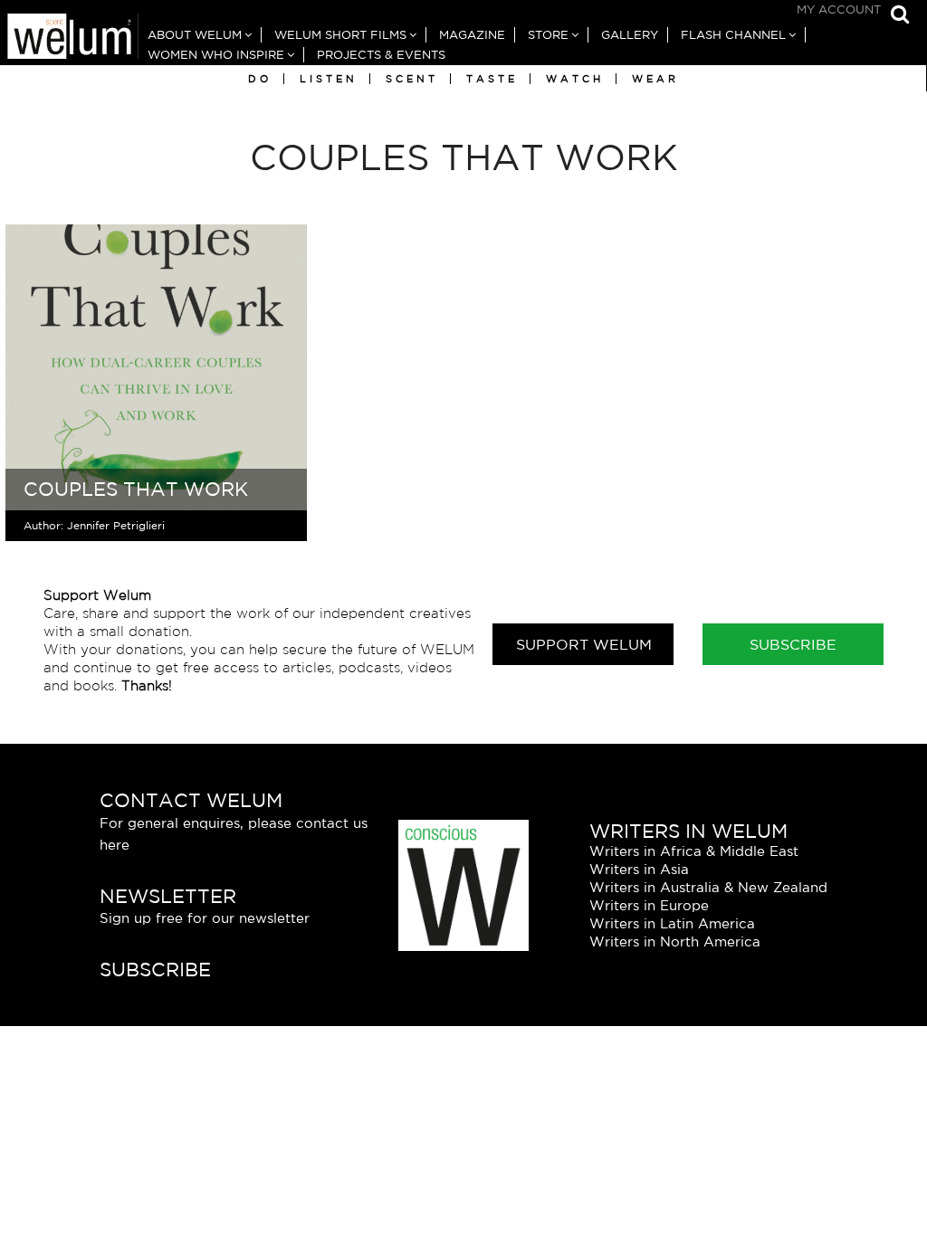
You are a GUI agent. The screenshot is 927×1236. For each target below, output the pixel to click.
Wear (655, 78)
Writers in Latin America (672, 923)
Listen (329, 78)
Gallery (629, 35)
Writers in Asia (639, 869)
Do (260, 78)
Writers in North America (674, 941)
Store (548, 35)
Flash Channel (733, 35)
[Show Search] (895, 16)
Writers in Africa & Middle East (693, 851)
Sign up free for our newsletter (205, 918)
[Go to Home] (69, 39)
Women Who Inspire (216, 55)
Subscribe (793, 644)
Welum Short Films (340, 35)
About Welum (195, 35)
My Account (839, 9)
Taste (492, 78)
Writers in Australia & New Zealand (708, 887)
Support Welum (584, 644)
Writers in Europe (649, 905)
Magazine (472, 35)
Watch (575, 78)
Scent (412, 78)
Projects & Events (381, 55)
